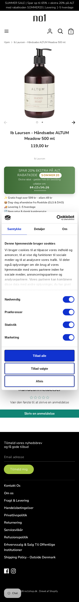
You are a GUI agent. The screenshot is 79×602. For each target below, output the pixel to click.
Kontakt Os (12, 485)
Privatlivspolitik (15, 515)
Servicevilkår (13, 530)
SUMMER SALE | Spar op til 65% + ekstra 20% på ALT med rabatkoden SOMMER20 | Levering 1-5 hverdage (39, 5)
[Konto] (50, 29)
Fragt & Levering (16, 500)
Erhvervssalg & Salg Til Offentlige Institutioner (29, 547)
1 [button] (37, 122)
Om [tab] (64, 229)
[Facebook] (6, 571)
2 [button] (42, 122)
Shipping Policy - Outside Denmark (30, 557)
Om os (9, 493)
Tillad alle (39, 355)
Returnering (13, 522)
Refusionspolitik (16, 537)
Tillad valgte (39, 368)
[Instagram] (13, 571)
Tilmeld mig (19, 469)
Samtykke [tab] (14, 229)
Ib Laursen (39, 158)
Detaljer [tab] (39, 229)
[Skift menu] (6, 31)
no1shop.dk (31, 591)
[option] (39, 83)
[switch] (68, 312)
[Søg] (60, 29)
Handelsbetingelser (18, 508)
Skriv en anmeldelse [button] (39, 413)
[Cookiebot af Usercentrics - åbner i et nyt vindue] (56, 217)
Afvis (39, 381)
